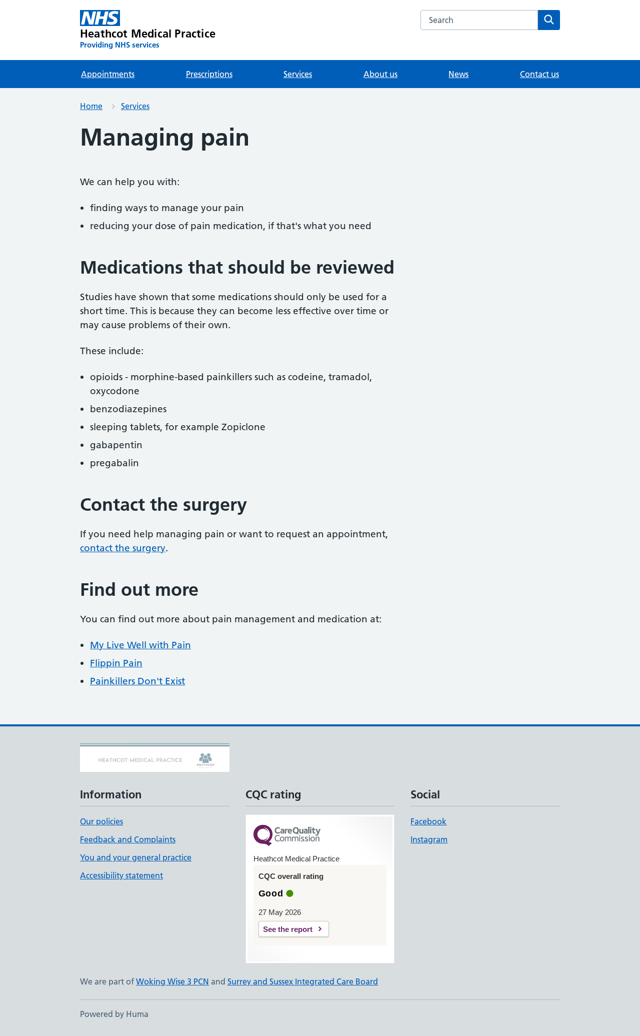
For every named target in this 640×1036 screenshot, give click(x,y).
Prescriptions (209, 74)
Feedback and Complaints (128, 839)
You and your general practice (136, 857)
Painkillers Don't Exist (137, 681)
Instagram (429, 839)
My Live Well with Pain (140, 645)
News (458, 74)
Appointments (107, 74)
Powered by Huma (114, 1014)
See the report (287, 929)
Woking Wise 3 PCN (172, 981)
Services (298, 74)
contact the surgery (123, 548)
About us (381, 74)
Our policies (101, 821)
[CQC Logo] (287, 836)
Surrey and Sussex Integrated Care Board (303, 981)
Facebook (428, 821)
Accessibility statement (121, 875)
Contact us (539, 74)
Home (91, 106)
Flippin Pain (116, 663)
